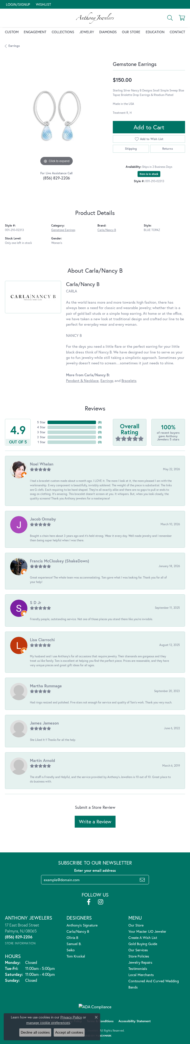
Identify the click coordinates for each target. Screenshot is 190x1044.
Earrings (14, 46)
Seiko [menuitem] (71, 950)
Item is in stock (149, 174)
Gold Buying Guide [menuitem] (142, 943)
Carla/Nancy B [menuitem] (78, 931)
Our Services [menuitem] (138, 950)
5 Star (41, 422)
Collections (63, 31)
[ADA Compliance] (95, 1007)
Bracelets (129, 380)
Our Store (131, 31)
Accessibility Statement (135, 1021)
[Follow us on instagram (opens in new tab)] (100, 902)
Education (155, 31)
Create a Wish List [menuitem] (142, 937)
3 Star (41, 432)
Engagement (35, 31)
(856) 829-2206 (56, 177)
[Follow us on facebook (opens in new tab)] (88, 902)
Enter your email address (95, 870)
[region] (56, 115)
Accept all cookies (69, 1032)
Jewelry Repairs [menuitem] (140, 962)
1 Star (42, 442)
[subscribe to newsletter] (142, 879)
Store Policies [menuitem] (138, 956)
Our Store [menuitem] (135, 925)
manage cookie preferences (48, 1023)
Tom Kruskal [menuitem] (76, 956)
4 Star (41, 427)
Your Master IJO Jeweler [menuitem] (147, 931)
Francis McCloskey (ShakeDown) (59, 560)
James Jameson (44, 722)
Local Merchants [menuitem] (141, 974)
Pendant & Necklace (82, 380)
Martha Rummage (46, 685)
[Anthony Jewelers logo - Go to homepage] (95, 18)
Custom (12, 31)
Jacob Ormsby (43, 519)
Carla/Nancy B (106, 230)
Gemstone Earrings (63, 230)
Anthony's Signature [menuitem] (82, 925)
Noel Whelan (41, 463)
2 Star (41, 437)
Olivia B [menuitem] (72, 937)
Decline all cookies (35, 1032)
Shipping (131, 148)
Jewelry (86, 31)
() (100, 422)
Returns (167, 148)
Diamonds (108, 31)
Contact (177, 31)
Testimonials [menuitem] (137, 968)
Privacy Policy (71, 1017)
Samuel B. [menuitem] (74, 943)
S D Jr (35, 602)
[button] (17, 4)
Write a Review (95, 821)
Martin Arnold (42, 760)
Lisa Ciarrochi (42, 639)
